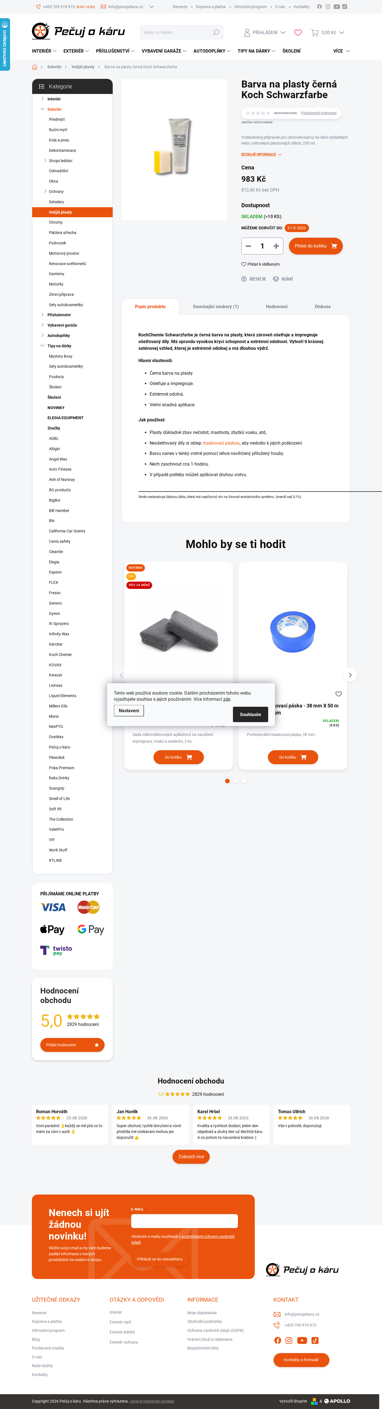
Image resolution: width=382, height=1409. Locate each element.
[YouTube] (302, 1339)
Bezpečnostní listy (203, 1348)
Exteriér (55, 109)
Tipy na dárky (59, 346)
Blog (36, 1339)
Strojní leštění (60, 161)
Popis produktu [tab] (150, 306)
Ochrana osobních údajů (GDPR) (215, 1330)
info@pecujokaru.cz (302, 1314)
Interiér (54, 99)
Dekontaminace (62, 150)
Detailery (56, 202)
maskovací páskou (221, 443)
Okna (53, 181)
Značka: (257, 122)
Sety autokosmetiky (66, 305)
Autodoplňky (59, 335)
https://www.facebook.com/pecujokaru (319, 6)
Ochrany (56, 191)
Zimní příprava (61, 294)
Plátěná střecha (62, 232)
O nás (280, 6)
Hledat (216, 32)
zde (226, 699)
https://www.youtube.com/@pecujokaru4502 (338, 6)
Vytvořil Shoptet (293, 1401)
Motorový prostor (64, 253)
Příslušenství (59, 315)
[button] (227, 781)
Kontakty (302, 6)
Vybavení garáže (62, 325)
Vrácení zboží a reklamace (209, 1339)
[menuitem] (45, 51)
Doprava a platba (211, 6)
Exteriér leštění (122, 1332)
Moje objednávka (202, 1313)
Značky (54, 428)
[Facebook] (277, 1339)
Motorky (56, 284)
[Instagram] (289, 1339)
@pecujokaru (344, 6)
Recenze (180, 6)
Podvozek (57, 243)
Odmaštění (58, 171)
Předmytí (57, 119)
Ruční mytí (58, 130)
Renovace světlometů (67, 263)
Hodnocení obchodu (191, 1081)
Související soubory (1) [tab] (216, 306)
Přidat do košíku (311, 246)
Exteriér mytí (120, 1322)
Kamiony (56, 274)
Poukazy (56, 376)
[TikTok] (315, 1339)
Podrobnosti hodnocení (319, 113)
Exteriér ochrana (124, 1342)
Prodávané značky (48, 1348)
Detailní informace (258, 154)
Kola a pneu (59, 140)
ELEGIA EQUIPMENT (66, 418)
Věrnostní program (250, 6)
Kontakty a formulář (301, 1360)
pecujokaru (328, 6)
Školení (55, 387)
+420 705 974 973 (300, 1325)
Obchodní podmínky (204, 1321)
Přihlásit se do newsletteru (160, 1259)
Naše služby (42, 1365)
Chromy (56, 222)
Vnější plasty (60, 212)
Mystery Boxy (60, 356)
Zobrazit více (191, 1156)
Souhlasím (250, 714)
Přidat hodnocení (61, 1045)
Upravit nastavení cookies (152, 1401)
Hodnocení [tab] (276, 306)
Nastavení (129, 710)
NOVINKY (56, 407)
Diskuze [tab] (323, 306)
